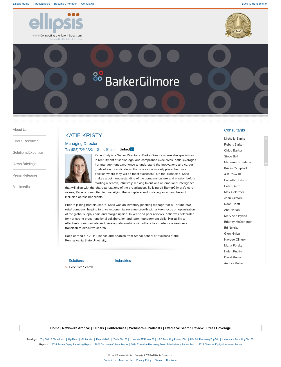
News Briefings (24, 164)
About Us (20, 129)
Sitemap (159, 360)
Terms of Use (126, 360)
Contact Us (87, 3)
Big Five (72, 339)
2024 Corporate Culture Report (111, 344)
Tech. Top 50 (120, 339)
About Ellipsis (42, 3)
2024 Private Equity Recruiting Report (72, 344)
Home (54, 328)
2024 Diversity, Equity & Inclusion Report (220, 344)
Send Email (106, 150)
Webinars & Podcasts (145, 328)
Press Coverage (218, 328)
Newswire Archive (76, 328)
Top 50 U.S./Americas (52, 339)
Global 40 (86, 339)
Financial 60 (102, 339)
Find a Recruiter (25, 141)
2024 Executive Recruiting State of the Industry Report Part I (163, 344)
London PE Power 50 (143, 339)
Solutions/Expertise (28, 152)
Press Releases (25, 175)
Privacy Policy (143, 360)
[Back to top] (274, 360)
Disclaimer (171, 360)
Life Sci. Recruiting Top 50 (204, 339)
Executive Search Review (184, 328)
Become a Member (65, 3)
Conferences (116, 328)
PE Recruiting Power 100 (172, 339)
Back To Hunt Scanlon (255, 3)
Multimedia (21, 187)
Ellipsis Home (21, 3)
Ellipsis (98, 328)
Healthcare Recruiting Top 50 (237, 339)
